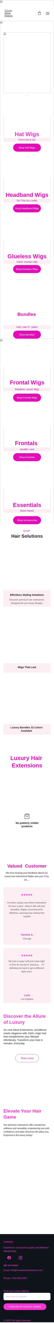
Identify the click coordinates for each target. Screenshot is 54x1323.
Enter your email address (16, 1291)
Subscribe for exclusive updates (25, 1306)
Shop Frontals (27, 457)
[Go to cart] (39, 13)
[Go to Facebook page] (9, 1257)
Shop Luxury (27, 1058)
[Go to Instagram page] (20, 1257)
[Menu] (47, 13)
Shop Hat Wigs (27, 147)
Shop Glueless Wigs (27, 269)
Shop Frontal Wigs (27, 397)
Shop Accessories (27, 520)
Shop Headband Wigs (27, 208)
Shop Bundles (27, 334)
